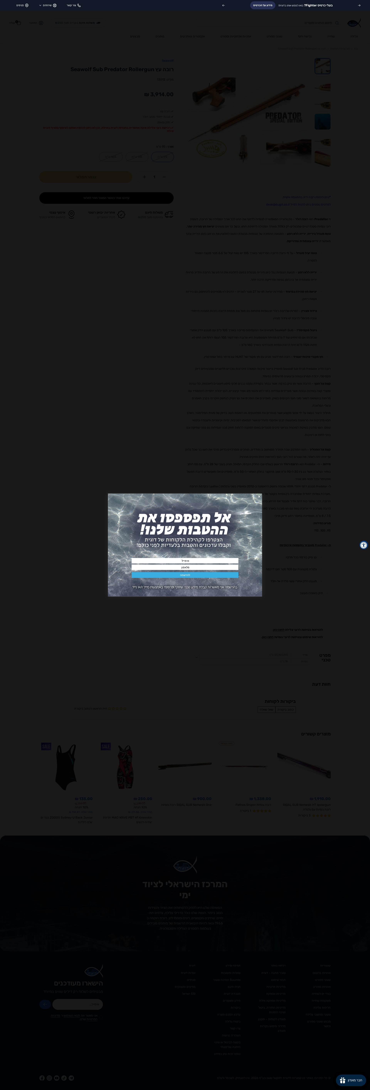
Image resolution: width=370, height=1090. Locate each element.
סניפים (20, 5)
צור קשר (71, 5)
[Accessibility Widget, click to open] (363, 545)
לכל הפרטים (249, 5)
